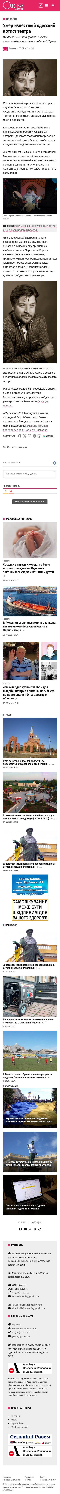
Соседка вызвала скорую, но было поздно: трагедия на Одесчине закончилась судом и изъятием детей (28, 568)
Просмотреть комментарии (30, 501)
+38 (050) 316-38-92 (21, 1332)
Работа (14, 1419)
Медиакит (16, 1324)
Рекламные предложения (24, 1328)
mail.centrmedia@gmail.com (25, 1296)
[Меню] (46, 5)
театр (20, 447)
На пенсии (16, 1416)
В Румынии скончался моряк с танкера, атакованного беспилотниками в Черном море (29, 626)
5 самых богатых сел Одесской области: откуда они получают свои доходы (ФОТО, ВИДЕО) (28, 817)
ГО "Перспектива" (19, 1427)
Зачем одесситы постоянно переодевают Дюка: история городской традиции (29, 865)
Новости (11, 19)
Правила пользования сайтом (48, 1478)
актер (14, 447)
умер (25, 447)
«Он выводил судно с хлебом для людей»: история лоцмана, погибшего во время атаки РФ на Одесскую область (29, 692)
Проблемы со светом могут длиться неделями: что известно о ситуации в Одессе (28, 1021)
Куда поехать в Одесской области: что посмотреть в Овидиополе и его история (25, 763)
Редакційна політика (29, 1478)
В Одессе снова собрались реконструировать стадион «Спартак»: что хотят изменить (27, 1076)
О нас (21, 1222)
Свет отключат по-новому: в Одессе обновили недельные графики (25, 1207)
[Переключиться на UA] (53, 5)
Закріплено (41, 5)
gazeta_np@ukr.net (21, 1336)
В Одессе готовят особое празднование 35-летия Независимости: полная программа (29, 1163)
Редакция (13, 48)
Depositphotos (17, 1423)
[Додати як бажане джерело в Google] (48, 436)
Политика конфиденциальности (11, 1478)
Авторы (37, 1222)
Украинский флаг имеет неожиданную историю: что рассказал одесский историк (29, 1120)
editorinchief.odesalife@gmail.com (28, 1308)
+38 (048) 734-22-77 (20, 1292)
